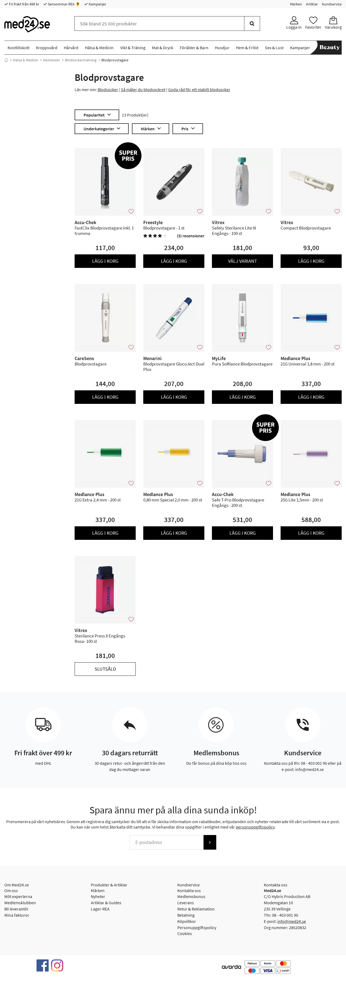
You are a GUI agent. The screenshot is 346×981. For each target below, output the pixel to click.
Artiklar (312, 4)
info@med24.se (291, 921)
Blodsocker (108, 89)
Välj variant (242, 261)
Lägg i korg (105, 261)
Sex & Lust (274, 47)
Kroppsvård (46, 47)
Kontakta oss (189, 890)
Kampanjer (97, 4)
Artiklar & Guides (106, 902)
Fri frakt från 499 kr (23, 4)
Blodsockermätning (81, 60)
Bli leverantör (16, 909)
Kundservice (332, 4)
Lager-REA (100, 909)
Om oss (11, 890)
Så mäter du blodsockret (143, 89)
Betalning (186, 915)
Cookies (184, 933)
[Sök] (252, 23)
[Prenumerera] (209, 842)
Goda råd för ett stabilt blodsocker (199, 89)
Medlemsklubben (20, 902)
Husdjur (222, 47)
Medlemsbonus (191, 896)
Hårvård (71, 47)
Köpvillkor (186, 921)
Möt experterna (18, 896)
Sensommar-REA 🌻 (63, 4)
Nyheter (98, 896)
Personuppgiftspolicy (196, 927)
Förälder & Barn (194, 47)
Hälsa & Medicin (99, 47)
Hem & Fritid (247, 47)
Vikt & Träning (132, 47)
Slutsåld (105, 669)
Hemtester (51, 60)
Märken (296, 4)
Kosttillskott (18, 47)
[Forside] (6, 60)
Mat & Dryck (162, 47)
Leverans (185, 902)
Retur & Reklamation (196, 909)
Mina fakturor (16, 915)
